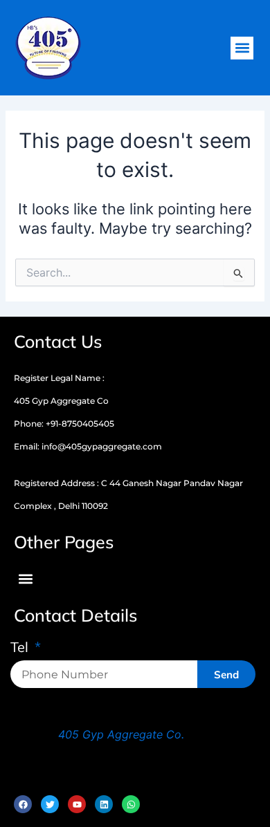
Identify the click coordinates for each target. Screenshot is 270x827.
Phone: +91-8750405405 (64, 423)
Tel (21, 648)
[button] (242, 48)
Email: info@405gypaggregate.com (88, 446)
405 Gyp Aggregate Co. (121, 734)
